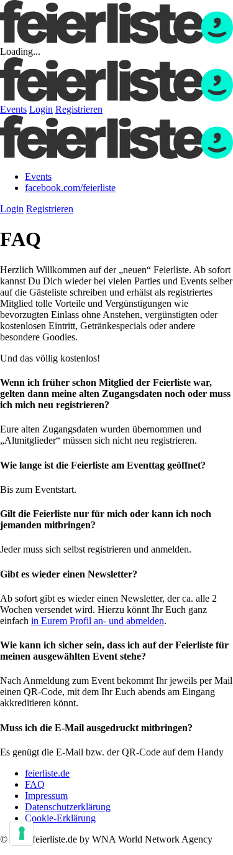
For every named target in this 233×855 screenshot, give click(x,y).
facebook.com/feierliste (70, 187)
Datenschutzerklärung (68, 806)
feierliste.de (47, 773)
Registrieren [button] (49, 208)
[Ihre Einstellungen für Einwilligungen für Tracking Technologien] (22, 833)
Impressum (46, 795)
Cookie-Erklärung (60, 818)
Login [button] (12, 208)
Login (41, 109)
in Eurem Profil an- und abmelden (97, 620)
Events (13, 109)
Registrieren (79, 109)
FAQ (35, 784)
